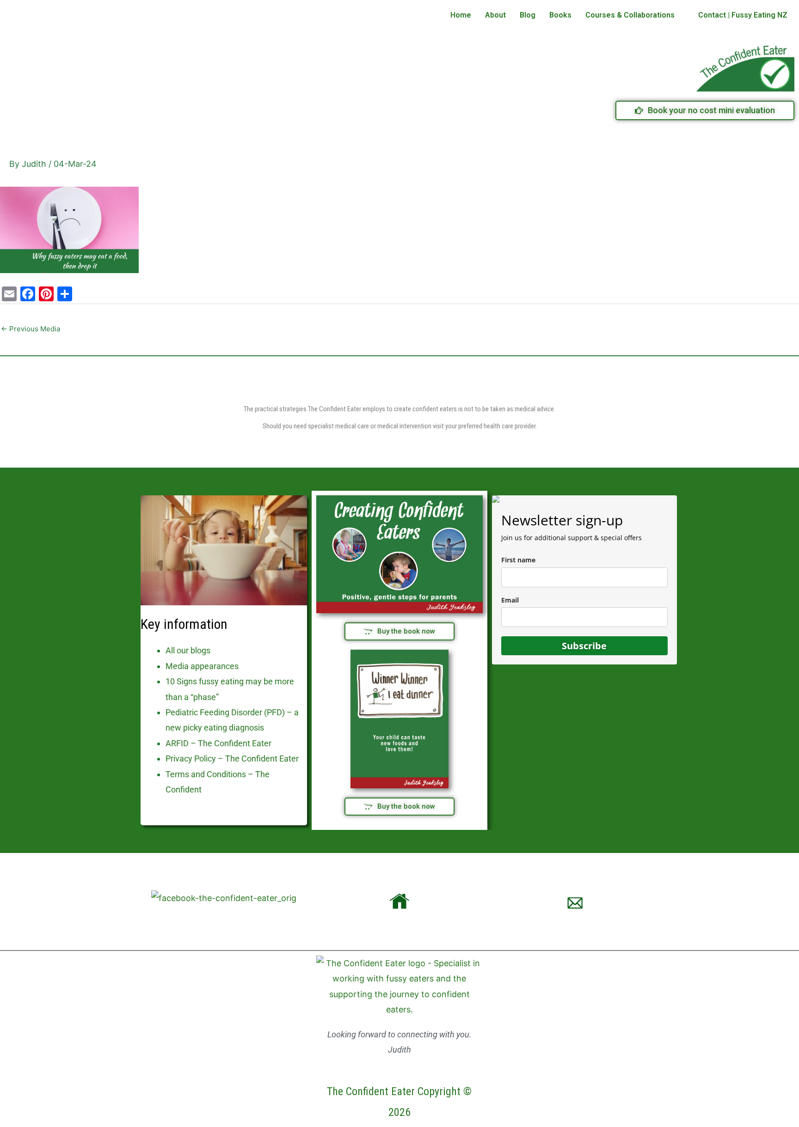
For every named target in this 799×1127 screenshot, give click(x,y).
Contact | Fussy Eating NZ (742, 15)
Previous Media (30, 328)
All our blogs (188, 650)
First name (518, 559)
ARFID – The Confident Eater (218, 743)
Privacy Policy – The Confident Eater (232, 758)
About (495, 15)
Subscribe (584, 646)
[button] (634, 15)
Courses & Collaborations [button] (630, 15)
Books (560, 15)
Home (460, 15)
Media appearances (202, 666)
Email (510, 600)
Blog (527, 15)
